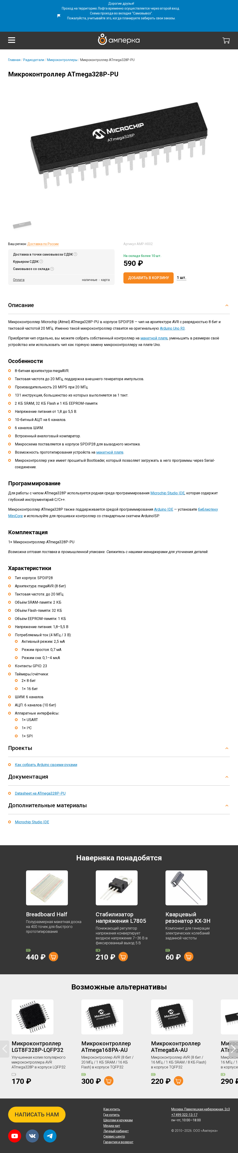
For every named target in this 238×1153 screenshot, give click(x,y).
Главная (14, 60)
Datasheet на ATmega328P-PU (40, 793)
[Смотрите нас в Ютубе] (14, 1136)
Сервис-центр (114, 1136)
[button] (11, 40)
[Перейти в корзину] (226, 40)
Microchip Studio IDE (167, 493)
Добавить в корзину (148, 278)
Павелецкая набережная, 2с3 (200, 1109)
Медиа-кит (111, 1126)
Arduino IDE (163, 509)
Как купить (111, 1109)
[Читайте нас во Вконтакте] (32, 1136)
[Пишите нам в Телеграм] (49, 1136)
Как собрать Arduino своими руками (46, 765)
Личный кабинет (116, 1131)
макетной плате (154, 338)
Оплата (18, 280)
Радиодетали (33, 60)
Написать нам (37, 1114)
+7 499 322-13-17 (184, 1115)
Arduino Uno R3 (172, 328)
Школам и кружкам (118, 1120)
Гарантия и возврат (118, 1142)
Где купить (111, 1115)
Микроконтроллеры (62, 60)
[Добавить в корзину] (53, 956)
